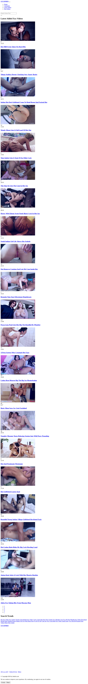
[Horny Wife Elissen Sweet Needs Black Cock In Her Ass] (18, 207)
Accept (3, 682)
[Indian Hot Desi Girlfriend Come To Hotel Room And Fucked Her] (18, 96)
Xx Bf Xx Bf (37, 621)
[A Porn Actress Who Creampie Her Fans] (18, 346)
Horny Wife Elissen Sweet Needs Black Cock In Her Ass (20, 213)
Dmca (19, 672)
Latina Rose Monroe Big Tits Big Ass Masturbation (19, 380)
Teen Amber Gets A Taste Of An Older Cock (16, 158)
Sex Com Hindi (51, 621)
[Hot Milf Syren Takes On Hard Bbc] (18, 40)
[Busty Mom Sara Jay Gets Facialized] (18, 402)
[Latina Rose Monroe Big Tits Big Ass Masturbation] (18, 374)
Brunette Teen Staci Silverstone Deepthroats (16, 297)
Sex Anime (12, 619)
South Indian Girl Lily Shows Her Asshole (15, 241)
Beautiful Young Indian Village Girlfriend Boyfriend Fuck (21, 519)
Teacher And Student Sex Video (24, 619)
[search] (1, 15)
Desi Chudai (49, 619)
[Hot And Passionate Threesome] (18, 457)
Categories (7, 6)
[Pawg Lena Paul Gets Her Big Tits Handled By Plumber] (18, 318)
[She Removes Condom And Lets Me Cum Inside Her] (18, 262)
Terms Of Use (13, 672)
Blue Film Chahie (9, 622)
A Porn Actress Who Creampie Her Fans (15, 352)
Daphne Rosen (12, 621)
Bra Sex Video (5, 619)
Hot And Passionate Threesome (12, 464)
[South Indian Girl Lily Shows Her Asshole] (18, 235)
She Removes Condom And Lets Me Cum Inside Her (19, 269)
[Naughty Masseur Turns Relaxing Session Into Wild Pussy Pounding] (18, 429)
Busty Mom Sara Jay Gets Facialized (14, 408)
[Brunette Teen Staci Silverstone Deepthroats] (18, 290)
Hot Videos (7, 9)
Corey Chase (36, 619)
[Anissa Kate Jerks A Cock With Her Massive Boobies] (18, 568)
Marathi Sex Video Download (78, 619)
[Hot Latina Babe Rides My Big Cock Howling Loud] (18, 541)
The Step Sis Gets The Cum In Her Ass (14, 186)
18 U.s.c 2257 (4, 672)
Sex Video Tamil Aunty (62, 621)
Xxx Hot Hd (72, 621)
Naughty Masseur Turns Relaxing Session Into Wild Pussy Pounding (25, 436)
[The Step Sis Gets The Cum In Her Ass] (18, 179)
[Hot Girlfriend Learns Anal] (18, 485)
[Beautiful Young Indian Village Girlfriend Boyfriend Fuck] (18, 513)
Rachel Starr (4, 621)
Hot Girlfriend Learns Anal (10, 492)
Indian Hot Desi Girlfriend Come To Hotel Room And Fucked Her (24, 102)
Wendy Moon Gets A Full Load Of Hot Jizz (16, 130)
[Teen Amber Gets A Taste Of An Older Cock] (18, 151)
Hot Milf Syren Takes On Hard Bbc (13, 47)
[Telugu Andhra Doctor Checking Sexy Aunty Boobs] (18, 68)
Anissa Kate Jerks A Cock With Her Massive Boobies (19, 575)
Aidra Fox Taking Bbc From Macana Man (16, 603)
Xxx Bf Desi (66, 619)
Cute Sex (44, 621)
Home (5, 4)
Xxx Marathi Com (58, 619)
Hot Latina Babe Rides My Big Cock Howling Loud (19, 547)
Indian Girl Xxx (20, 621)
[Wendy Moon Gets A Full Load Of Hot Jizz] (18, 123)
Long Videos (7, 7)
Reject (8, 682)
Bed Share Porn (29, 621)
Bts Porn (43, 619)
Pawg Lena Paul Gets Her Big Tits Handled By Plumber (20, 325)
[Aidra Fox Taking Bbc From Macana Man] (18, 596)
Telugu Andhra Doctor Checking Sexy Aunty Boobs (19, 74)
